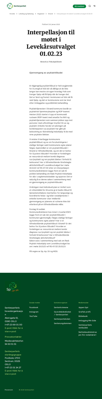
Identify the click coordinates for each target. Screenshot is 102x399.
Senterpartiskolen (62, 319)
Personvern (9, 390)
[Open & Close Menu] (94, 6)
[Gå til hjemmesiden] (13, 292)
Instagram (33, 312)
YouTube (33, 316)
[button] (89, 6)
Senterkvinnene (61, 307)
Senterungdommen (62, 323)
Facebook (33, 307)
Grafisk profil (85, 312)
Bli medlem (79, 6)
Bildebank (83, 316)
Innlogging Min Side (87, 321)
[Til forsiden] (16, 9)
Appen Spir (83, 307)
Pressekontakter (13, 337)
